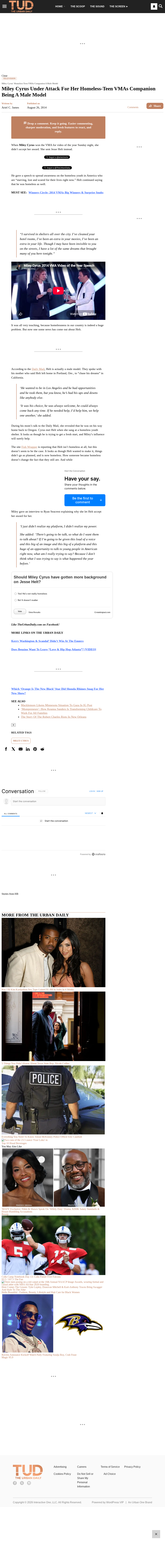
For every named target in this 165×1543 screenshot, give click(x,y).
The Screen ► (119, 6)
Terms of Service (110, 1466)
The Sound (97, 6)
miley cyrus (21, 741)
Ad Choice (110, 1474)
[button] (82, 75)
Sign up (100, 791)
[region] (53, 822)
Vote (20, 611)
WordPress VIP (115, 1502)
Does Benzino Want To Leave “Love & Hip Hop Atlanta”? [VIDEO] (53, 649)
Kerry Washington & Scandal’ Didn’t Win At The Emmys (47, 641)
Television (9, 78)
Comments (132, 107)
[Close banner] (102, 118)
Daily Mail (38, 369)
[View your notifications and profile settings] (154, 6)
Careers (81, 1466)
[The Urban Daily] (28, 1478)
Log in (92, 791)
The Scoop (78, 6)
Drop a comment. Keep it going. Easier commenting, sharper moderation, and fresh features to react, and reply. (59, 127)
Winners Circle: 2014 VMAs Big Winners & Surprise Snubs (66, 192)
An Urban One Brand (140, 1502)
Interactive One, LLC (45, 1502)
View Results (34, 612)
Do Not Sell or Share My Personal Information (85, 1480)
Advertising (60, 1466)
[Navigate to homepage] (21, 6)
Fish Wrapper (29, 446)
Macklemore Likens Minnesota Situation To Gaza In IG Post (56, 705)
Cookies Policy (62, 1474)
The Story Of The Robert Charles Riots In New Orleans (53, 716)
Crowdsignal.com (102, 612)
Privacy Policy (132, 1466)
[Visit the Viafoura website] (98, 854)
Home (59, 6)
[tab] (11, 813)
